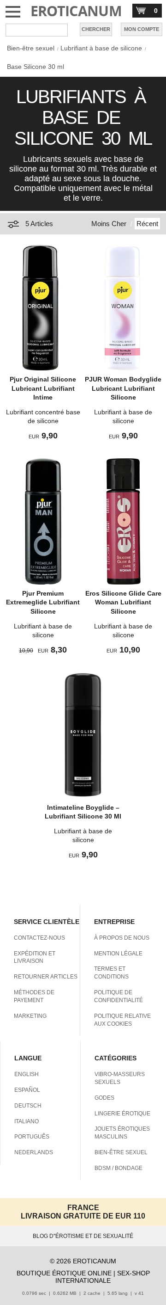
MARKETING (30, 1016)
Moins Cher (108, 224)
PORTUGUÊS (31, 1136)
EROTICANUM (76, 11)
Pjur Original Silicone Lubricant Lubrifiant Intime (43, 388)
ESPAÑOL (27, 1090)
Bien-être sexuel (30, 48)
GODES (104, 1098)
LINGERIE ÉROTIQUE (122, 1113)
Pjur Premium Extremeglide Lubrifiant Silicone (43, 602)
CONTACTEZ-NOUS (39, 938)
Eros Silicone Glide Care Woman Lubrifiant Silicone (123, 602)
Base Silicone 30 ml (35, 66)
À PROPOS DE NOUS (121, 938)
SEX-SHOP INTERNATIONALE (102, 1276)
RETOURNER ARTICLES (45, 976)
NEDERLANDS (33, 1152)
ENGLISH (26, 1074)
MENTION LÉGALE (118, 953)
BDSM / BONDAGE (118, 1168)
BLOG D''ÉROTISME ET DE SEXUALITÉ (83, 1236)
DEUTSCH (28, 1105)
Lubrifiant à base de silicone (101, 48)
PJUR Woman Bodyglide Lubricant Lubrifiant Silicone (123, 388)
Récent (147, 224)
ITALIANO (26, 1121)
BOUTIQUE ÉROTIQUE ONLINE (64, 1273)
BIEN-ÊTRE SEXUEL (121, 1152)
